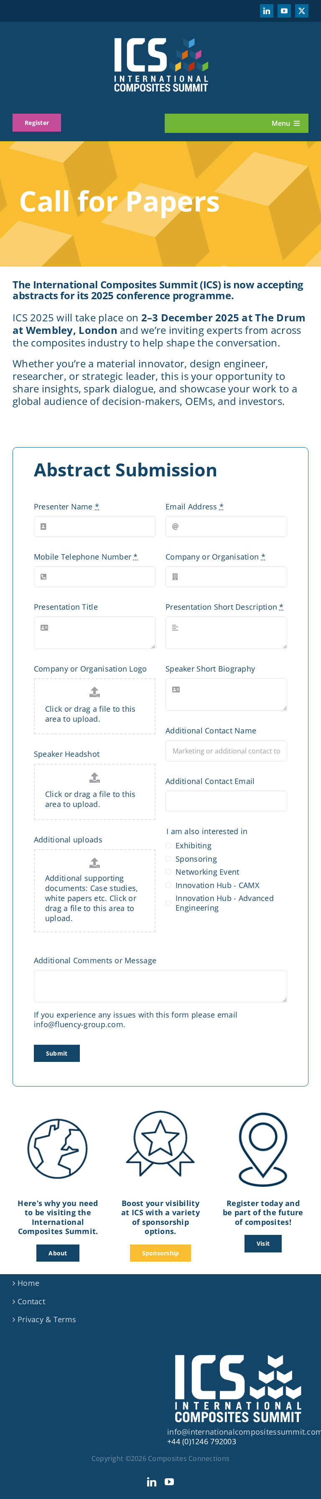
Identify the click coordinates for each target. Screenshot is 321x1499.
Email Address (195, 507)
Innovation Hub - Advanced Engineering (225, 902)
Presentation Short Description (225, 607)
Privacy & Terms (47, 1319)
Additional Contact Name (211, 731)
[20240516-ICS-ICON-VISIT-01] (263, 1111)
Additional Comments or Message (95, 960)
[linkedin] (266, 11)
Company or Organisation (215, 557)
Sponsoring (196, 859)
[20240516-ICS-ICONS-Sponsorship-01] (160, 1111)
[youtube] (284, 11)
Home (28, 1283)
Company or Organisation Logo (90, 669)
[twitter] (301, 11)
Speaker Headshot (66, 754)
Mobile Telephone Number (86, 557)
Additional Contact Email (210, 781)
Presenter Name (66, 507)
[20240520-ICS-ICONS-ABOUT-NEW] (58, 1111)
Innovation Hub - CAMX (217, 885)
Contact (31, 1301)
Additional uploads (68, 840)
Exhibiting (193, 845)
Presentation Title (66, 607)
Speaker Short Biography (210, 669)
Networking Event (207, 872)
